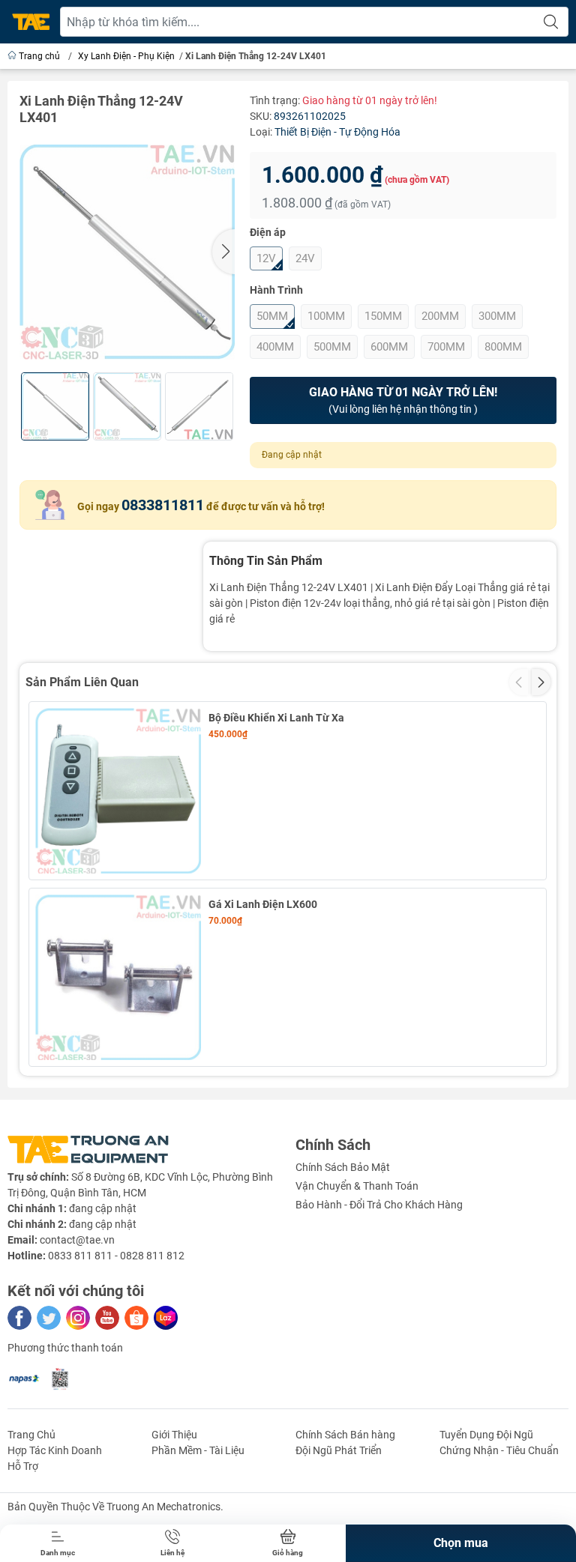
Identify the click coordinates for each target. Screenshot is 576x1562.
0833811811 (163, 505)
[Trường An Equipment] (31, 22)
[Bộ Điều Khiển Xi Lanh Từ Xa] (118, 791)
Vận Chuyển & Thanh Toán (357, 1186)
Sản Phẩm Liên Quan (82, 682)
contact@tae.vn (77, 1240)
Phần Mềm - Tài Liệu (198, 1450)
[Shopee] (136, 1318)
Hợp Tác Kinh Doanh (55, 1450)
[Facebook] (20, 1318)
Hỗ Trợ (23, 1466)
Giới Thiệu (174, 1435)
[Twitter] (49, 1318)
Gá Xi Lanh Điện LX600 (262, 904)
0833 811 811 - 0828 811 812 (116, 1256)
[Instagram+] (78, 1318)
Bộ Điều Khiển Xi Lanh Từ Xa (276, 718)
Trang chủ (39, 56)
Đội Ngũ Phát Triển (339, 1450)
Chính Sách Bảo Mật (343, 1167)
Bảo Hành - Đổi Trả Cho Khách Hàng (379, 1205)
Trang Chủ (32, 1435)
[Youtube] (107, 1318)
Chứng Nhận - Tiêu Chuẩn (499, 1450)
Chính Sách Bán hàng (345, 1435)
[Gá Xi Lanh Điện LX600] (118, 977)
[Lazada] (166, 1318)
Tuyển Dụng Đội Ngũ (486, 1435)
